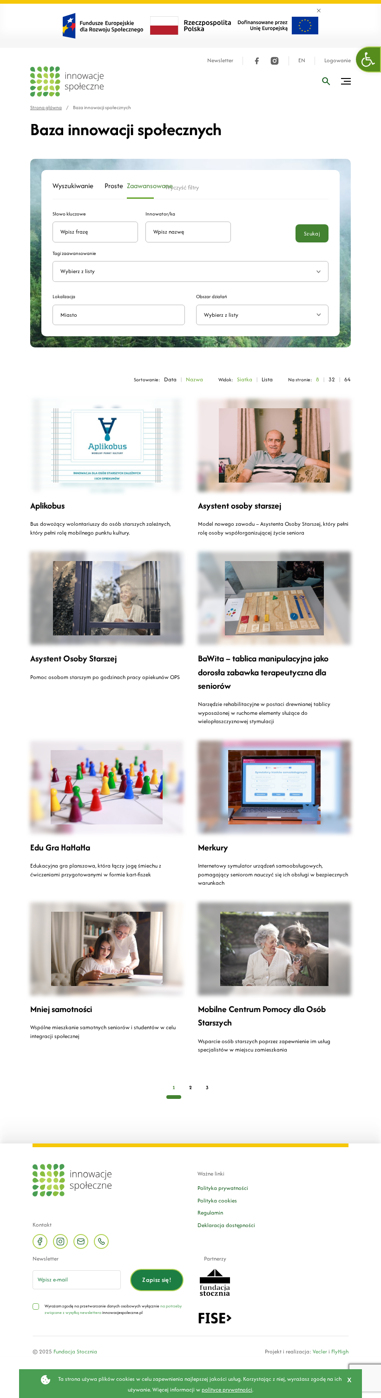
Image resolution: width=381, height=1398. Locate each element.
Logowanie (337, 61)
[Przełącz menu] (346, 81)
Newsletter (220, 61)
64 (347, 379)
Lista (267, 379)
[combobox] (262, 315)
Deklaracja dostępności (226, 1225)
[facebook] (257, 60)
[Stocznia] (215, 1281)
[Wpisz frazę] (326, 81)
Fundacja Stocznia (75, 1351)
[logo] (67, 81)
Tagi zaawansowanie (74, 253)
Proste (110, 185)
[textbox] (258, 315)
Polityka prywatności (222, 1188)
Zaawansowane (140, 185)
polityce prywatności (227, 1389)
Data (170, 379)
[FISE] (214, 1317)
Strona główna (46, 107)
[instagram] (274, 60)
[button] (368, 59)
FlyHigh (339, 1351)
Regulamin (210, 1212)
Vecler (320, 1351)
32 (331, 379)
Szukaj (312, 233)
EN (301, 61)
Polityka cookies (217, 1200)
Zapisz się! (156, 1279)
